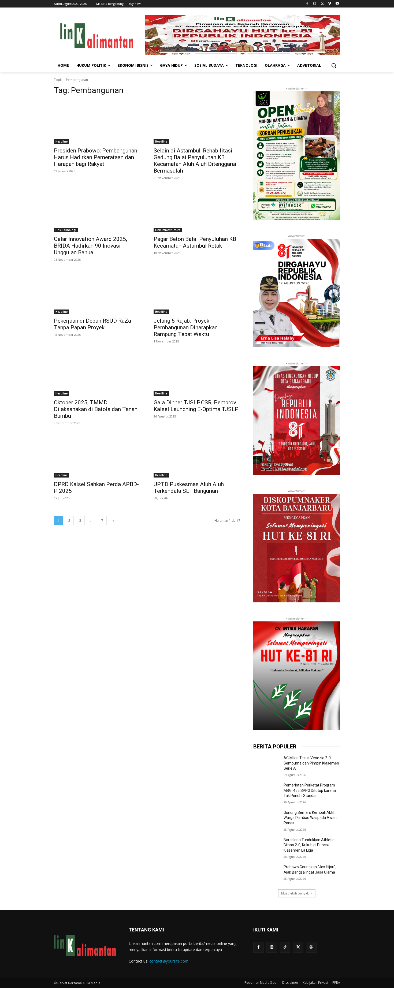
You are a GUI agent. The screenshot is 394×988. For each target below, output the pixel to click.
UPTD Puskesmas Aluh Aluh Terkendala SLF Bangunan (189, 487)
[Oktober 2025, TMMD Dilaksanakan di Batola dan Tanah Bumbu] (97, 374)
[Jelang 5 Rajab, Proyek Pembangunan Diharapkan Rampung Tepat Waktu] (197, 292)
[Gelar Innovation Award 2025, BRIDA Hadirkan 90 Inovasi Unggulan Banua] (97, 210)
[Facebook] (307, 4)
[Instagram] (315, 4)
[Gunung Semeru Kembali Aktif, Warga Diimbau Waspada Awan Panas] (266, 819)
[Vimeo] (329, 4)
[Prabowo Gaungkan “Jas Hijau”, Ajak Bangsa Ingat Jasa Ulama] (266, 873)
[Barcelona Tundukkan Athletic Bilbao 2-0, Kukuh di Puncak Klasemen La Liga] (266, 846)
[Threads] (311, 947)
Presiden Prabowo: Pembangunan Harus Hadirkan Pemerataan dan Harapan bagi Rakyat (95, 157)
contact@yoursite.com (168, 961)
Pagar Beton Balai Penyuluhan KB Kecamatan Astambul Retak (195, 242)
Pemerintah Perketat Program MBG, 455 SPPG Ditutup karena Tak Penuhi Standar (310, 790)
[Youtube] (337, 4)
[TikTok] (285, 947)
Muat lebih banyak (295, 893)
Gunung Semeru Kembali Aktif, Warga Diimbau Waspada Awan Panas (310, 817)
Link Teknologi (65, 230)
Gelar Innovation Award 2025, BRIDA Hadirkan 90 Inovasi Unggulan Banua (90, 246)
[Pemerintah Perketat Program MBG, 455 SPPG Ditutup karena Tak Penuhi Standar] (266, 792)
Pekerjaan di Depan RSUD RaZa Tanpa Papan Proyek (92, 324)
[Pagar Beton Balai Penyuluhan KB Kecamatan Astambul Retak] (197, 210)
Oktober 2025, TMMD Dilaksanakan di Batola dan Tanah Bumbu (95, 409)
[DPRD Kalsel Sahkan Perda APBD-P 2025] (97, 456)
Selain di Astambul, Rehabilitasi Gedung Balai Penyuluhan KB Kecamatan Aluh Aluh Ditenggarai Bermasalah (195, 160)
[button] (333, 65)
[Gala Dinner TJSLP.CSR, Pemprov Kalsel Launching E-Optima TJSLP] (197, 374)
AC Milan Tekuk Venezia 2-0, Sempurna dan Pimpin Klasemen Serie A (311, 763)
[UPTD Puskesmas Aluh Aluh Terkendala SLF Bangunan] (197, 456)
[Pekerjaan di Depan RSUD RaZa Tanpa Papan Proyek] (97, 292)
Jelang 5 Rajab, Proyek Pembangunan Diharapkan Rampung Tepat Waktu (186, 327)
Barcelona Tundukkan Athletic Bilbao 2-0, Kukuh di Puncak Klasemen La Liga (309, 845)
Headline (61, 141)
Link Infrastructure (167, 230)
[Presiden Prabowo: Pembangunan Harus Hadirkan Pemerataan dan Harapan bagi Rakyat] (97, 122)
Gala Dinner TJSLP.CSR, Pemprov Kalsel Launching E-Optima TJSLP (196, 405)
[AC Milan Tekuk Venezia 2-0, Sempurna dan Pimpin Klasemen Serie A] (266, 764)
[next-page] (113, 520)
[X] (322, 4)
